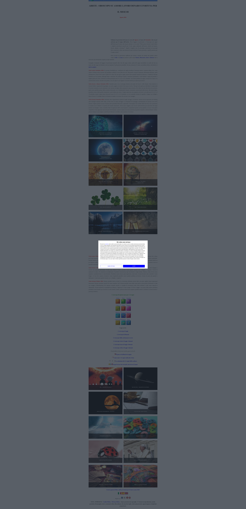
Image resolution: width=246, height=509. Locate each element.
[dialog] (123, 254)
